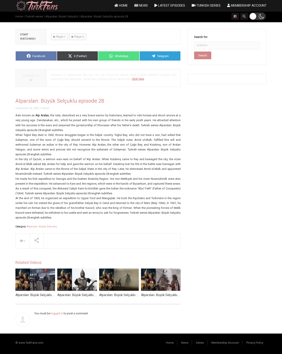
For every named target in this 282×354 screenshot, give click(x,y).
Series (200, 342)
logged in (57, 313)
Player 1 (60, 36)
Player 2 (79, 36)
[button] (257, 16)
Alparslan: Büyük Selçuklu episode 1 (124, 295)
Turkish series (208, 5)
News (143, 5)
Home (123, 5)
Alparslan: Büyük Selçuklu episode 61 (83, 295)
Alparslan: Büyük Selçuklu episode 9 (166, 295)
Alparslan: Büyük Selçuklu (42, 226)
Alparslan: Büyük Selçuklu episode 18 (42, 295)
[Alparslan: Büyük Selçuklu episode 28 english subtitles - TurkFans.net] (37, 5)
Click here (138, 79)
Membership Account (248, 5)
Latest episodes (171, 5)
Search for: (201, 37)
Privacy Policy (254, 342)
